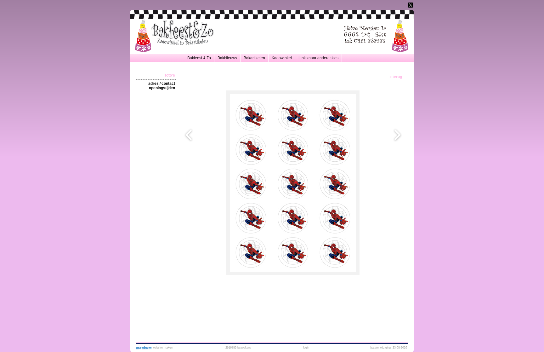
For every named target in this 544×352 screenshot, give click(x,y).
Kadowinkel (282, 58)
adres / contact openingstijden (161, 85)
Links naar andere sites (318, 58)
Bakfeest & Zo (199, 58)
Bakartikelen (254, 58)
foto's (170, 75)
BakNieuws (227, 58)
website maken (162, 347)
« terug (395, 77)
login (306, 347)
